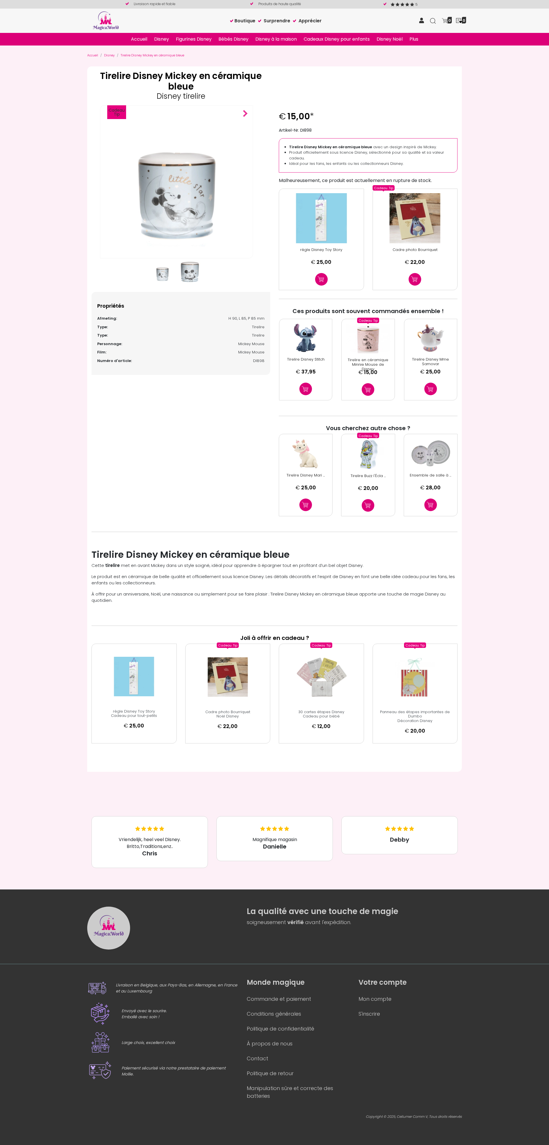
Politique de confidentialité (280, 1028)
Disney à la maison (276, 39)
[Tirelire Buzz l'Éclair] (368, 454)
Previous (238, 116)
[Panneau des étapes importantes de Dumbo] (415, 677)
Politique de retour (270, 1073)
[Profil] (421, 21)
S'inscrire (369, 1013)
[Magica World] (105, 20)
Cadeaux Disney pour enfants (337, 39)
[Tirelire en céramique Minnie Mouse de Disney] (368, 339)
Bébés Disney (233, 39)
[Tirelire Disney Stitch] (306, 338)
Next (245, 116)
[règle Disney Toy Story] (321, 218)
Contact (257, 1058)
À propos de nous (270, 1043)
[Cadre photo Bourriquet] (415, 218)
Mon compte (375, 998)
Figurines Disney (194, 39)
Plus (413, 39)
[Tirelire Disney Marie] (305, 453)
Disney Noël (390, 39)
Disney (161, 39)
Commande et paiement (279, 998)
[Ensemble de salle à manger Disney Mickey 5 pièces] (430, 453)
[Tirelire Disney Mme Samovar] (431, 338)
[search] (432, 20)
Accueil (139, 39)
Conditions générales (274, 1013)
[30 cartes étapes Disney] (321, 677)
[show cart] (444, 20)
